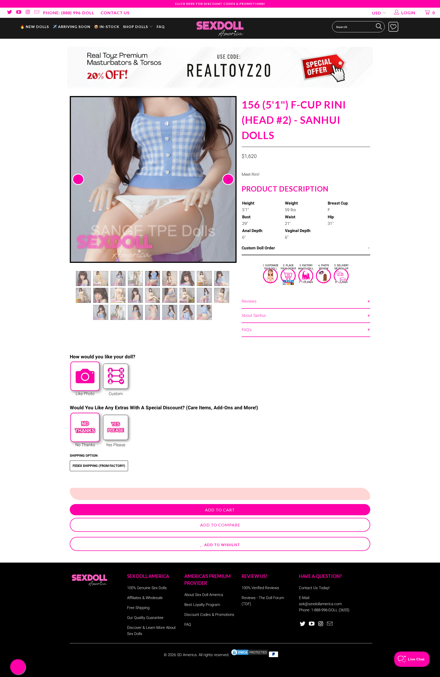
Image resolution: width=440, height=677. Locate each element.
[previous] (78, 179)
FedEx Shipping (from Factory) (99, 466)
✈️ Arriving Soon (71, 26)
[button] (220, 544)
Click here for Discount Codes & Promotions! (220, 4)
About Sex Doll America (203, 594)
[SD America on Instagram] (27, 12)
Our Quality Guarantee (145, 617)
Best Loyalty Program (202, 604)
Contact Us (115, 12)
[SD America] (220, 28)
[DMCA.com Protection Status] (249, 655)
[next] (228, 179)
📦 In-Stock (106, 26)
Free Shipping (138, 607)
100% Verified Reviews (260, 588)
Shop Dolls (136, 26)
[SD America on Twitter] (9, 12)
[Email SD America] (36, 12)
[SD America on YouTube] (18, 12)
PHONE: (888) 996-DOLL (68, 12)
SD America (187, 655)
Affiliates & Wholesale (145, 597)
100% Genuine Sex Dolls (147, 588)
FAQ (161, 26)
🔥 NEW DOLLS (34, 26)
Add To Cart (220, 509)
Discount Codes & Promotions (209, 614)
